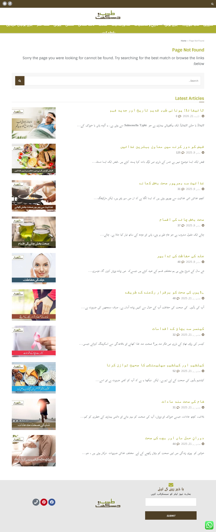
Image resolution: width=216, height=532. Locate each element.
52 (174, 371)
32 (174, 334)
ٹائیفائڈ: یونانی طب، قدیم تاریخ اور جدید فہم (157, 110)
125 (178, 152)
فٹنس (69, 24)
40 (179, 261)
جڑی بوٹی (171, 24)
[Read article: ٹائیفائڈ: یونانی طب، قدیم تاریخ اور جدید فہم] (34, 123)
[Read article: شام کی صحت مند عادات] (34, 414)
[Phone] (35, 502)
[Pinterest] (43, 502)
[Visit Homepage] (108, 15)
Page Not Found (196, 41)
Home (183, 41)
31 (179, 189)
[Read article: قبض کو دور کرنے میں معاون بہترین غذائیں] (34, 159)
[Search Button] (212, 4)
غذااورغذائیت (121, 24)
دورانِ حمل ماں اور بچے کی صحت (174, 437)
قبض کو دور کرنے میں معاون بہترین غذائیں (162, 146)
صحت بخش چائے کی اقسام (181, 219)
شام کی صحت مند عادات (183, 401)
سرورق (208, 24)
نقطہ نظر (43, 24)
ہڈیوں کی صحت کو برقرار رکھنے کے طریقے (164, 292)
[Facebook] (51, 502)
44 (174, 443)
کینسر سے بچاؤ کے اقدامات (178, 328)
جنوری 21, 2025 (191, 298)
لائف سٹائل (86, 24)
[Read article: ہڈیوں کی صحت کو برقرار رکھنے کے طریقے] (34, 305)
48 (174, 298)
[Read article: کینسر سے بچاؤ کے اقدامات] (34, 341)
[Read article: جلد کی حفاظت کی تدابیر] (34, 268)
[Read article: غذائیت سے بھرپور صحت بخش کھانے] (34, 196)
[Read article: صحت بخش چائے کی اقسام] (34, 232)
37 (179, 225)
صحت (103, 24)
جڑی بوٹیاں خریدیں (19, 24)
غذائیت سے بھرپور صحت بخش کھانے (171, 182)
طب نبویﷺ (190, 24)
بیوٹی (57, 24)
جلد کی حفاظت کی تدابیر (180, 255)
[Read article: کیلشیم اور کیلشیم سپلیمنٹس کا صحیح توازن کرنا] (34, 378)
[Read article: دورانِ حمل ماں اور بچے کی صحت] (34, 450)
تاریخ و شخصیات (146, 24)
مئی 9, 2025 (193, 152)
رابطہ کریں (108, 32)
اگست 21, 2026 (192, 116)
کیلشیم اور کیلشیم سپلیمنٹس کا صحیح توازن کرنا (155, 364)
